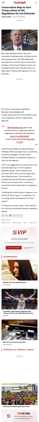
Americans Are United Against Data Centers (16, 406)
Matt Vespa (5, 315)
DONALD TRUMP (17, 223)
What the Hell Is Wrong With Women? (14, 283)
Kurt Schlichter (6, 285)
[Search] (36, 2)
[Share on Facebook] (10, 215)
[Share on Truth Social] (6, 215)
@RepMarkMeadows (15, 127)
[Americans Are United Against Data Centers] (19, 394)
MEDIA (25, 223)
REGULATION (32, 223)
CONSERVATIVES (5, 223)
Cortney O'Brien (6, 17)
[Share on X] (2, 215)
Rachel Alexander (7, 344)
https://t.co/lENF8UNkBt (19, 136)
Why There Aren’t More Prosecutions (14, 342)
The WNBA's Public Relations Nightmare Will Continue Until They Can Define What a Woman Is (18, 312)
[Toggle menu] (3, 2)
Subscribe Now (28, 247)
